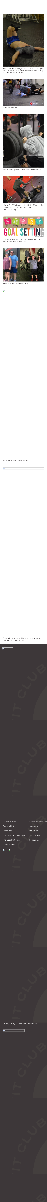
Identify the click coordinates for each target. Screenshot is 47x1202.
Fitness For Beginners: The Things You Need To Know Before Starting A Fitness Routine (23, 70)
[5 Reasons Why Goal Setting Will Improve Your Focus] (23, 218)
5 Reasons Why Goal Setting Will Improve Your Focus (21, 240)
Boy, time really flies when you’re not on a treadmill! (22, 639)
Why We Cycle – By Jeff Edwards (22, 169)
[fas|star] (7, 732)
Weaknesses (10, 108)
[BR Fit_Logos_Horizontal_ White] (13, 5)
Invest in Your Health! (15, 461)
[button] (44, 5)
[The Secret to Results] (23, 249)
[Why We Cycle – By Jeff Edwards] (23, 116)
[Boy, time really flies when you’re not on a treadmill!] (23, 469)
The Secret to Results (15, 283)
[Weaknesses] (23, 81)
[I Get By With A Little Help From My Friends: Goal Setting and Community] (23, 178)
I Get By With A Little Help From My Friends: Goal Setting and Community (23, 207)
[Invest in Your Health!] (23, 291)
